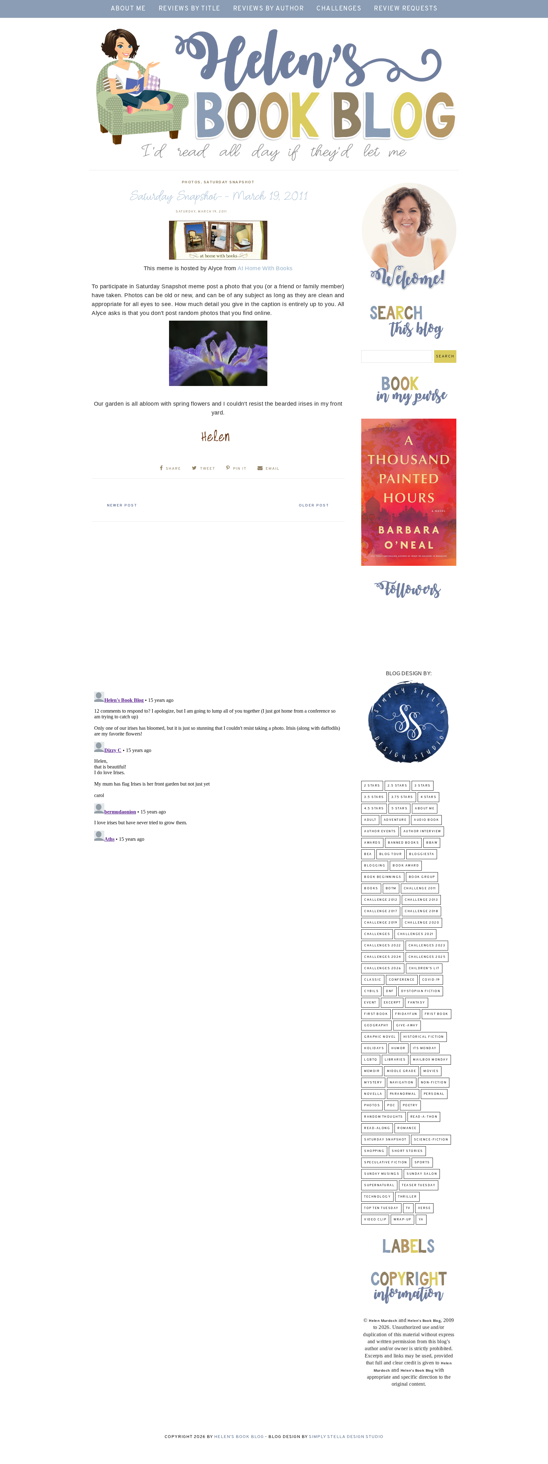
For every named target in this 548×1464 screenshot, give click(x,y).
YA (421, 1220)
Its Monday (425, 1048)
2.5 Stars (398, 786)
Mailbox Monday (430, 1060)
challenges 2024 (382, 957)
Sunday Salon (422, 1174)
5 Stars (399, 809)
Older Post (314, 505)
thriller (407, 1197)
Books (371, 888)
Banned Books (403, 843)
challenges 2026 (382, 968)
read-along (377, 1128)
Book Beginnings (382, 877)
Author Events (380, 831)
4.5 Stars (374, 809)
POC (391, 1105)
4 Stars (429, 797)
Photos (191, 182)
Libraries (395, 1060)
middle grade (401, 1071)
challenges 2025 (427, 957)
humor (398, 1048)
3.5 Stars (374, 797)
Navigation (402, 1083)
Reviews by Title (189, 9)
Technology (377, 1197)
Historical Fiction (423, 1037)
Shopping (374, 1151)
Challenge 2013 (421, 900)
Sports (422, 1162)
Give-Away (407, 1025)
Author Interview (422, 831)
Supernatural (379, 1185)
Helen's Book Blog (239, 1437)
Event (370, 1003)
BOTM (391, 888)
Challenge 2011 (420, 888)
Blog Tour (390, 854)
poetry (410, 1105)
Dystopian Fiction (420, 991)
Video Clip (375, 1220)
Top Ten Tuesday (381, 1208)
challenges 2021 (415, 934)
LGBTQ (370, 1060)
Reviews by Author (268, 9)
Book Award (406, 866)
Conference (402, 980)
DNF (390, 991)
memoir (372, 1071)
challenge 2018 (421, 911)
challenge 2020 (422, 923)
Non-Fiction (434, 1083)
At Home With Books (265, 268)
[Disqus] (218, 604)
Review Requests (406, 9)
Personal (434, 1094)
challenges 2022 (382, 946)
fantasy (416, 1003)
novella (373, 1094)
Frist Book (436, 1014)
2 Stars (372, 786)
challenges (377, 934)
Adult (370, 820)
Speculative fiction (385, 1162)
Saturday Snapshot (229, 182)
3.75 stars (402, 797)
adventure (395, 820)
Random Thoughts (383, 1117)
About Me (128, 9)
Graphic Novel (380, 1037)
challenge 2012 (380, 900)
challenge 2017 (380, 911)
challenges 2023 (427, 946)
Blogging (374, 866)
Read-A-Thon (424, 1117)
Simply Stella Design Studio (346, 1437)
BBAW (431, 843)
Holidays (374, 1048)
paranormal (403, 1094)
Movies (431, 1071)
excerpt (392, 1003)
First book (376, 1014)
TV (408, 1208)
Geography (376, 1025)
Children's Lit (424, 968)
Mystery (373, 1083)
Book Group (422, 877)
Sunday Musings (381, 1174)
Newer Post (122, 505)
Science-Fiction (431, 1140)
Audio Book (426, 820)
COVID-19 (431, 980)
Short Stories (407, 1151)
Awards (372, 843)
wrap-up (402, 1220)
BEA (368, 854)
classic (373, 980)
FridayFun (406, 1014)
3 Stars (422, 786)
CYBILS (371, 991)
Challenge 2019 (380, 923)
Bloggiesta (421, 854)
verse (424, 1208)
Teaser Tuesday (418, 1185)
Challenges (338, 9)
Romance (407, 1128)
